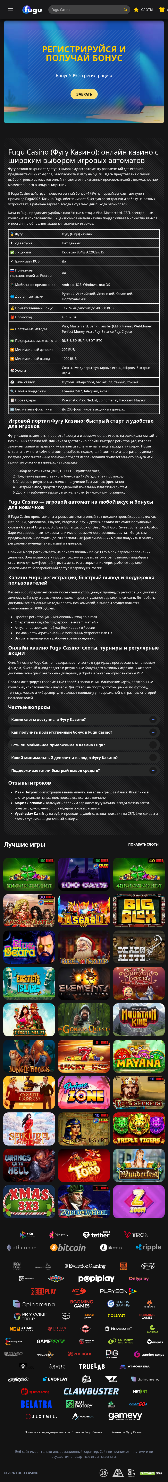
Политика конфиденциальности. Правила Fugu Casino (63, 1432)
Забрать (84, 94)
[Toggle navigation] (10, 10)
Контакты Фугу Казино (127, 1432)
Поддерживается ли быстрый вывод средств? (55, 770)
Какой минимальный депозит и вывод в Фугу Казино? (64, 757)
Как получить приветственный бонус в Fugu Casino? (61, 732)
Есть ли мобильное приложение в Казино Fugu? (58, 744)
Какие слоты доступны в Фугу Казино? (48, 719)
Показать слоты (143, 844)
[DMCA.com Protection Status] (151, 1472)
